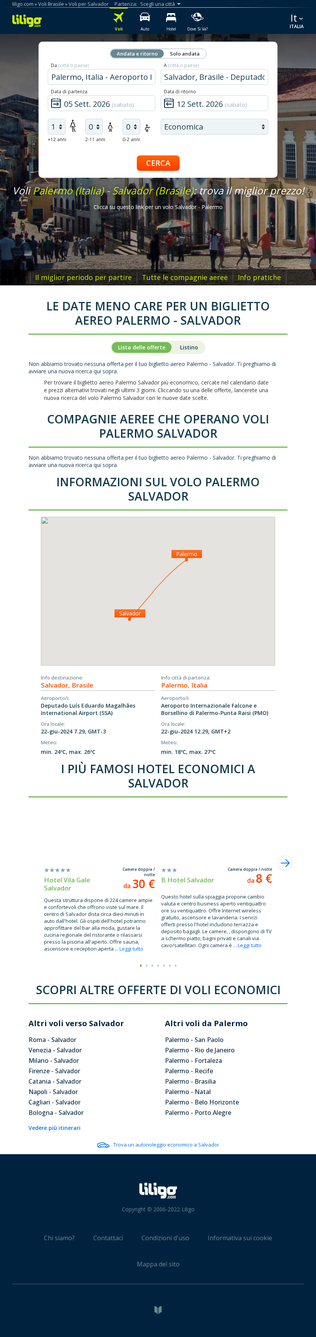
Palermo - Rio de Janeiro (200, 1050)
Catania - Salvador (55, 1081)
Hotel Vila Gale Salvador (67, 883)
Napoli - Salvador (53, 1091)
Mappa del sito (158, 1264)
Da (70, 65)
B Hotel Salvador (187, 879)
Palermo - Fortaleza (193, 1060)
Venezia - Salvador (55, 1050)
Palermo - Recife (189, 1071)
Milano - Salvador (54, 1060)
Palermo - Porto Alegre (198, 1112)
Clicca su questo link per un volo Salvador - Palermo (158, 207)
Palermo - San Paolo (194, 1039)
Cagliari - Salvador (55, 1102)
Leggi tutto (131, 948)
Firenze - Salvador (54, 1071)
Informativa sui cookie (240, 1238)
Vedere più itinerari (55, 1127)
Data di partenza (69, 91)
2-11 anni (95, 139)
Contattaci (108, 1238)
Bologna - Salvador (56, 1112)
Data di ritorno (180, 91)
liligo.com (23, 3)
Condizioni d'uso (165, 1238)
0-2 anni (131, 139)
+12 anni (57, 139)
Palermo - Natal (188, 1091)
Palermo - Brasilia (190, 1081)
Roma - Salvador (52, 1039)
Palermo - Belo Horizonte (202, 1102)
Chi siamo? (59, 1238)
